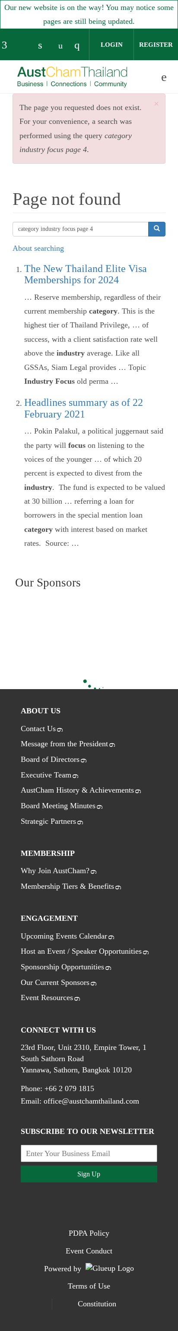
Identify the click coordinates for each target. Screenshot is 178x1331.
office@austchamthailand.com (91, 1101)
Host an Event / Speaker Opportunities (81, 951)
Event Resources (47, 997)
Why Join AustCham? (55, 870)
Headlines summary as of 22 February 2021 (83, 408)
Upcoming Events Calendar (64, 936)
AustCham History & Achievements (77, 790)
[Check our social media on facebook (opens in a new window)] (8, 46)
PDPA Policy (89, 1233)
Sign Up (88, 1174)
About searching (38, 248)
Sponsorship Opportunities (62, 966)
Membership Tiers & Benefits (67, 886)
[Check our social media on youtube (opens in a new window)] (62, 46)
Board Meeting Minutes (58, 805)
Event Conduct (89, 1251)
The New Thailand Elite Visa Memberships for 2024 (85, 274)
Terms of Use (89, 1286)
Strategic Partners (48, 821)
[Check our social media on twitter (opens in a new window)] (26, 46)
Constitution (97, 1303)
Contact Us (38, 728)
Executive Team (46, 775)
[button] (156, 104)
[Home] (72, 77)
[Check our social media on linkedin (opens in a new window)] (44, 46)
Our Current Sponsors (55, 982)
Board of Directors (50, 759)
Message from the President (64, 743)
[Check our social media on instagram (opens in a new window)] (80, 46)
